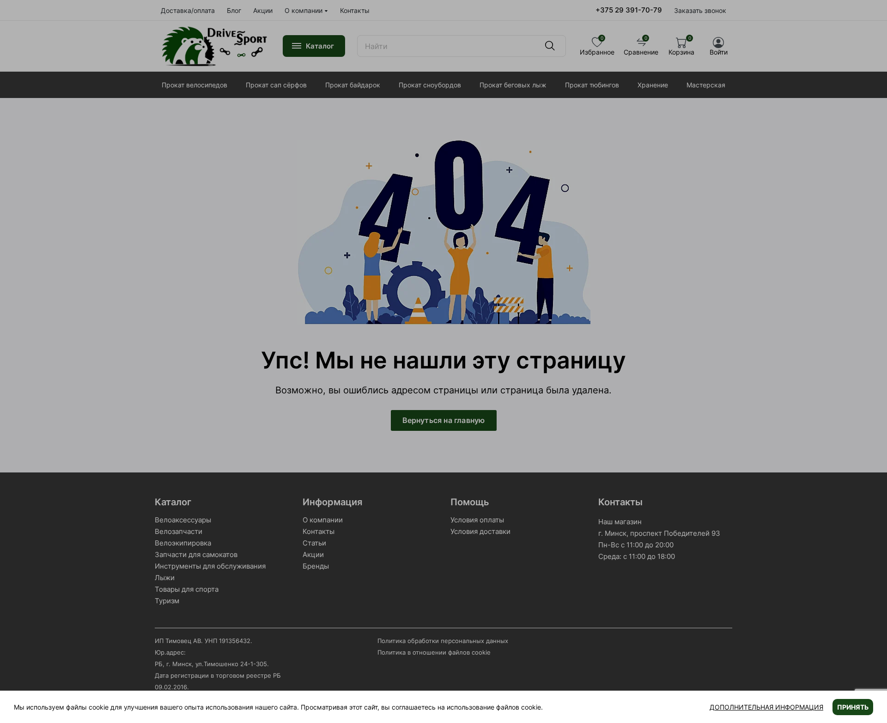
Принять (853, 707)
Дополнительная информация (766, 707)
